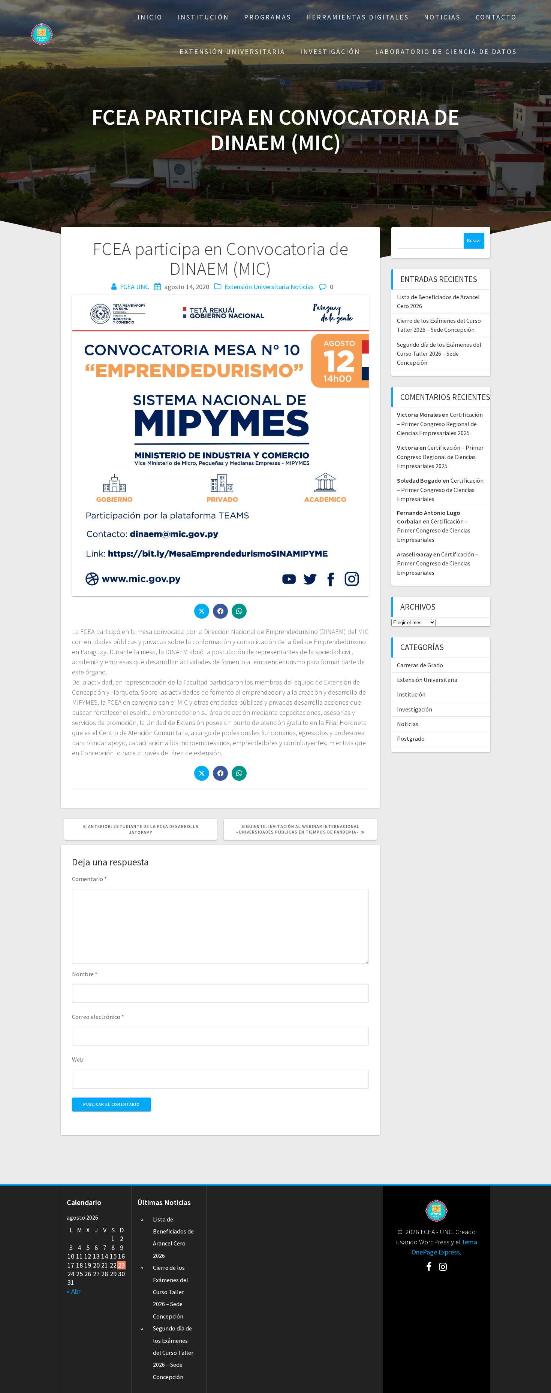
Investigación (330, 51)
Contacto (496, 17)
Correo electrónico (98, 1016)
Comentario (89, 879)
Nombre (84, 974)
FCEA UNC (134, 286)
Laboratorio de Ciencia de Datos (446, 51)
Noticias (442, 17)
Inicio (150, 17)
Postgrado (411, 738)
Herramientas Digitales (357, 17)
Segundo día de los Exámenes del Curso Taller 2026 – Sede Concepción (439, 354)
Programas (267, 17)
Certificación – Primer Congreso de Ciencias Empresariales (440, 490)
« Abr (74, 1291)
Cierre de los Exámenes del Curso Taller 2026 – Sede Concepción (170, 1292)
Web (78, 1059)
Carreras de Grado (420, 665)
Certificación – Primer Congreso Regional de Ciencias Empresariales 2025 (440, 424)
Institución (203, 17)
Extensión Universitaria (232, 51)
